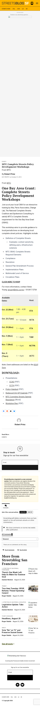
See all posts (7, 644)
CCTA (11, 385)
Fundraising (5, 569)
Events (4, 161)
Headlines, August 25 (11, 618)
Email (4, 462)
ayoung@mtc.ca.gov (16, 290)
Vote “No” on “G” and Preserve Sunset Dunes (12, 631)
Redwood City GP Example (17, 393)
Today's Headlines (7, 616)
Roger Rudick (6, 596)
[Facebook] (17, 685)
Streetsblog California (10, 568)
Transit (4, 586)
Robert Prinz (9, 174)
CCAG (11, 382)
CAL (14, 9)
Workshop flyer (12, 403)
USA (18, 9)
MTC (9, 183)
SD (27, 9)
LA (23, 9)
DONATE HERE (6, 9)
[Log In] (32, 3)
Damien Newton (7, 580)
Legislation (22, 602)
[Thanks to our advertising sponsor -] (20, 86)
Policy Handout (12, 389)
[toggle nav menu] (37, 3)
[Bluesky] (22, 685)
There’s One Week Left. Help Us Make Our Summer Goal (13, 574)
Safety (4, 627)
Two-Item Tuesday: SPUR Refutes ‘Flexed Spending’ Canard (13, 590)
